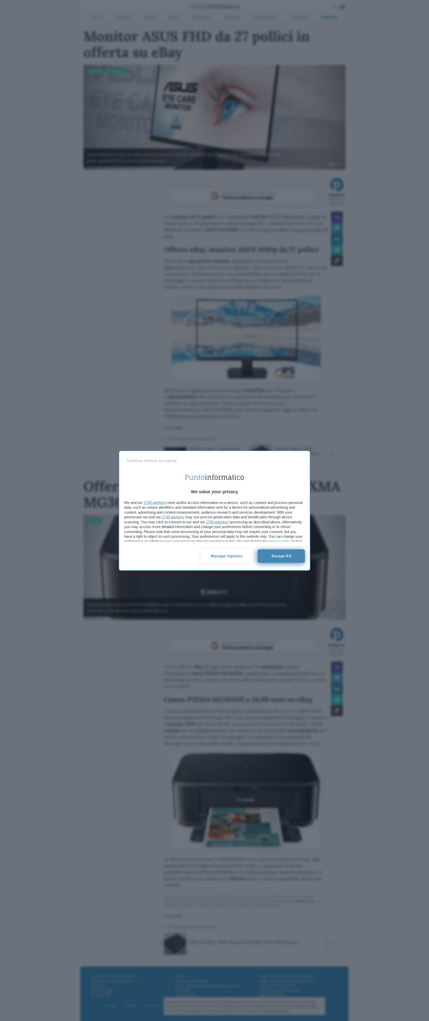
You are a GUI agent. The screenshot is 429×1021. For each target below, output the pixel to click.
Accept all (281, 556)
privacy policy (280, 541)
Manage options (227, 556)
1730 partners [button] (155, 502)
